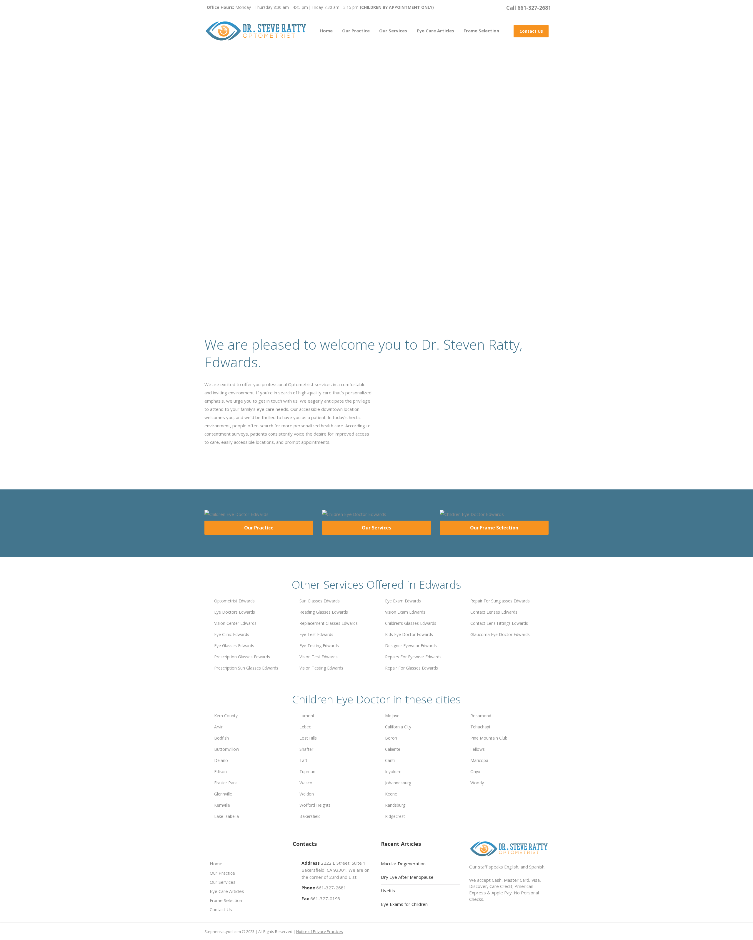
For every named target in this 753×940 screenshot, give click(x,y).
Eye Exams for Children (404, 904)
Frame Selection (481, 31)
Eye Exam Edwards (403, 601)
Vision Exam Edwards (405, 612)
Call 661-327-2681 (528, 7)
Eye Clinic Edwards (231, 634)
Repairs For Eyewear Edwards (413, 657)
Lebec (305, 727)
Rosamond (480, 715)
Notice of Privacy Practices (319, 931)
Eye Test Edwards (316, 634)
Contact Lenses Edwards (493, 612)
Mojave (392, 715)
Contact (291, 240)
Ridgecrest (395, 816)
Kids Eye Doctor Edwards (409, 634)
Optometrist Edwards (234, 601)
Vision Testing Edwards (321, 668)
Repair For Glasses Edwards (411, 668)
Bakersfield (310, 816)
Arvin (219, 727)
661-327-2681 (331, 888)
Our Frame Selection (494, 527)
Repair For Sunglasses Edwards (500, 601)
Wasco (305, 782)
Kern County (226, 715)
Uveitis (388, 891)
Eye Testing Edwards (319, 645)
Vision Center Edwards (235, 623)
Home (326, 31)
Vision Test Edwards (318, 657)
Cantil (390, 760)
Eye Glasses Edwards (234, 645)
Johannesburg (398, 782)
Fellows (477, 749)
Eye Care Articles (435, 31)
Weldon (306, 794)
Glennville (223, 794)
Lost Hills (308, 738)
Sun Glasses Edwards (319, 601)
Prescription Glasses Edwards (242, 657)
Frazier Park (225, 782)
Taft (303, 760)
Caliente (392, 749)
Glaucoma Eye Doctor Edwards (500, 634)
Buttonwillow (226, 749)
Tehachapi (480, 727)
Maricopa (479, 760)
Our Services (393, 31)
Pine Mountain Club (488, 738)
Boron (391, 738)
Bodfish (221, 738)
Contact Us (531, 31)
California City (398, 727)
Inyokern (393, 771)
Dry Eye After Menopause (407, 877)
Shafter (306, 749)
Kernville (222, 805)
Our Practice (356, 31)
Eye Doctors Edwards (234, 612)
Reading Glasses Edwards (323, 612)
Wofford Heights (315, 805)
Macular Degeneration (403, 863)
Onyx (475, 771)
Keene (391, 794)
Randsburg (395, 805)
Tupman (307, 771)
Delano (221, 760)
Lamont (306, 715)
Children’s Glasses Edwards (410, 623)
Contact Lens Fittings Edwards (499, 623)
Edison (220, 771)
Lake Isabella (226, 816)
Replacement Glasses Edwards (328, 623)
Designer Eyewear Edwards (411, 645)
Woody (477, 782)
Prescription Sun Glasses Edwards (246, 668)
